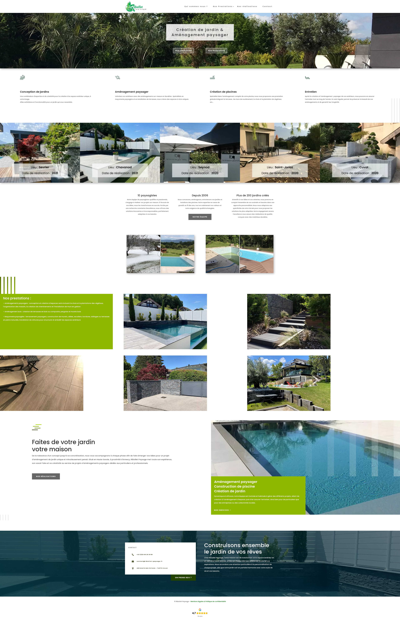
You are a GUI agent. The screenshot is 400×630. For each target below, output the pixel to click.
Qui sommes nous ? (196, 6)
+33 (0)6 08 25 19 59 (145, 554)
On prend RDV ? (183, 577)
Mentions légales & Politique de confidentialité (208, 601)
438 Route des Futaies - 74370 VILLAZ (152, 568)
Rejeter (241, 627)
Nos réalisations (247, 6)
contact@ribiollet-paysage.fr (150, 561)
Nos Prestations (222, 6)
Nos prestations (183, 50)
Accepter (227, 627)
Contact (267, 6)
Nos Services (221, 510)
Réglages (254, 627)
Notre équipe (200, 217)
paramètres (203, 628)
